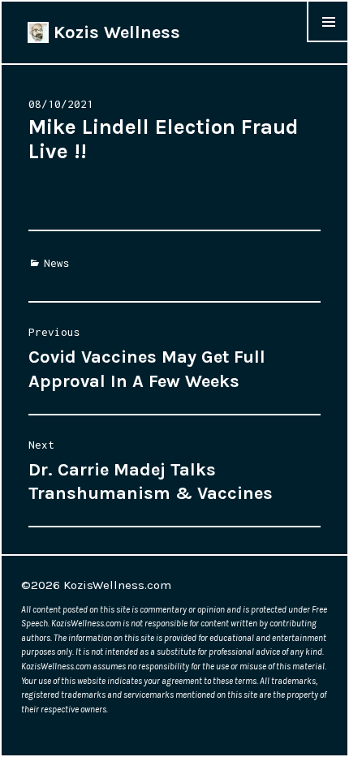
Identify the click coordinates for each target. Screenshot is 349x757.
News (57, 262)
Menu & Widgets (327, 41)
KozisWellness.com (117, 585)
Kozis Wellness (114, 32)
